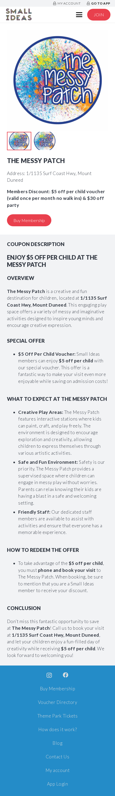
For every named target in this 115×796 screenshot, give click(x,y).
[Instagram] (49, 675)
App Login (57, 784)
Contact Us (57, 756)
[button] (79, 14)
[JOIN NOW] (98, 15)
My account (57, 770)
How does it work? (57, 729)
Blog (57, 743)
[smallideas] (19, 14)
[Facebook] (65, 675)
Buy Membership (57, 688)
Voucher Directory (57, 702)
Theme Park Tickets (57, 716)
